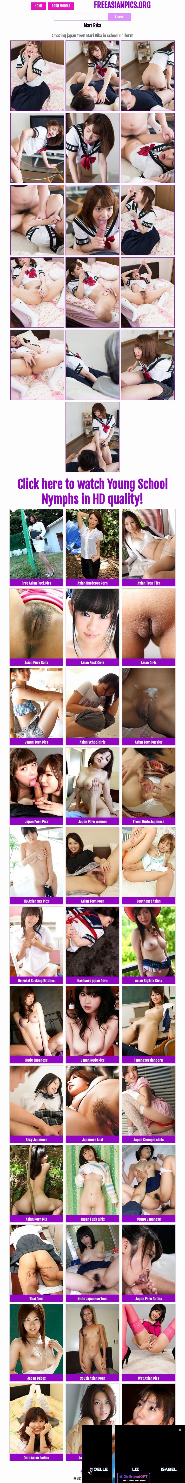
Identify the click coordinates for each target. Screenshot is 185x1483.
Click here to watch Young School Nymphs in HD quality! (92, 492)
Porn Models (61, 6)
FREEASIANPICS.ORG (122, 5)
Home (38, 6)
